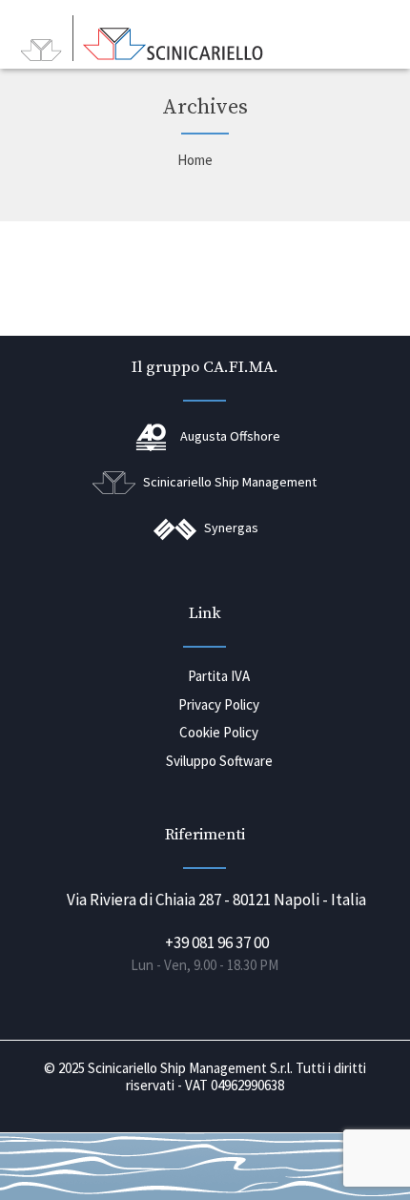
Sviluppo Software (219, 761)
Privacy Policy (218, 704)
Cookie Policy (218, 732)
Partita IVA (219, 676)
